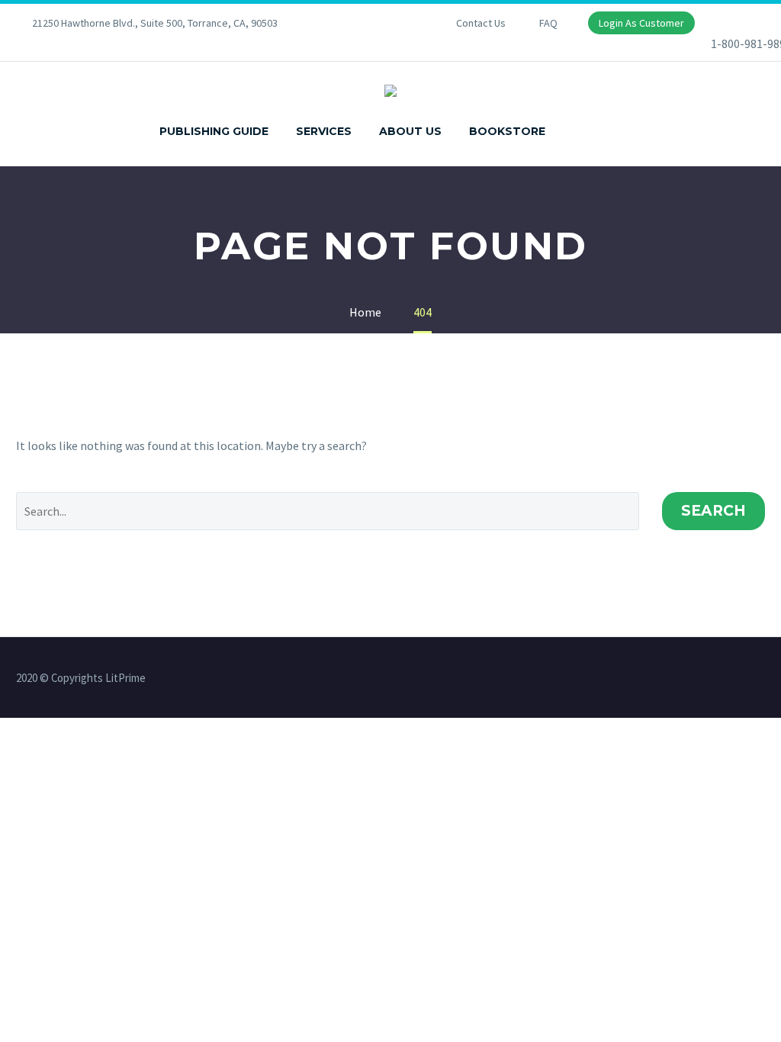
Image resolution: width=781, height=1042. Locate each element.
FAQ (548, 23)
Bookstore (507, 131)
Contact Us (481, 23)
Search (713, 510)
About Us (410, 131)
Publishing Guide (213, 131)
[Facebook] (338, 23)
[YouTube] (384, 23)
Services (324, 131)
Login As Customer (641, 23)
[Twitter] (361, 23)
